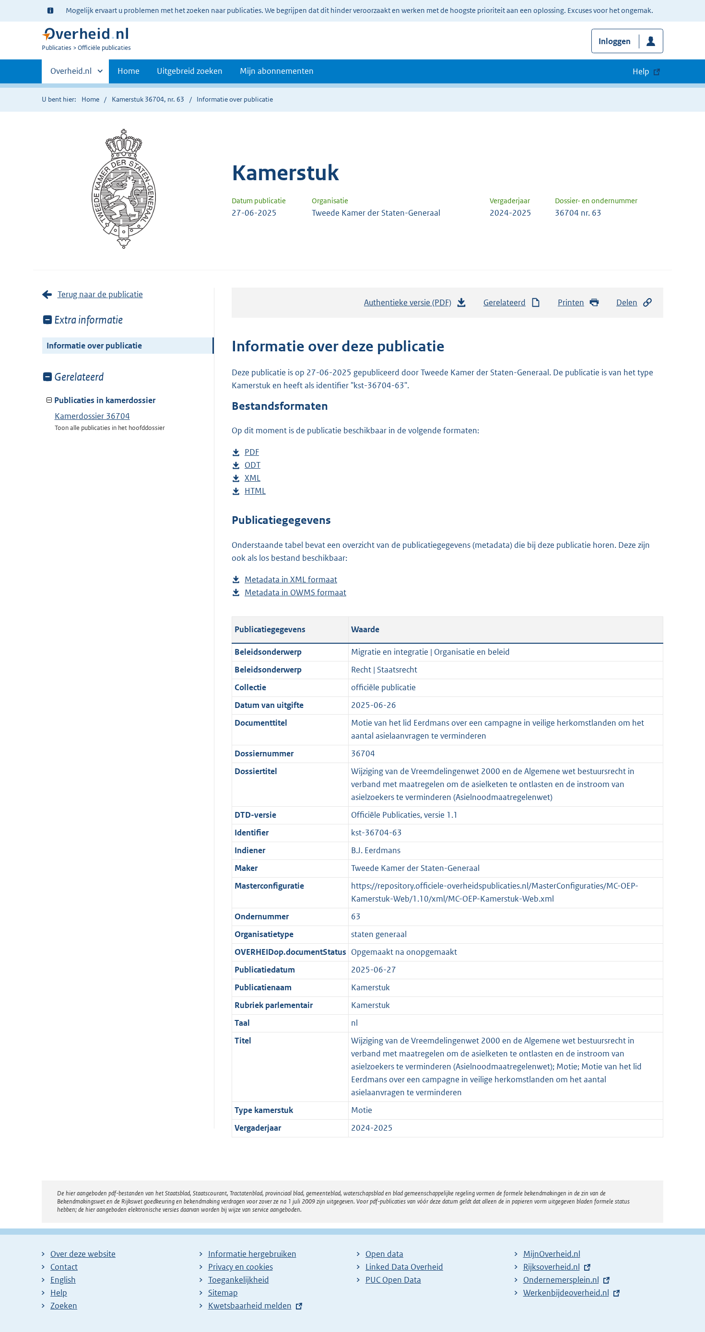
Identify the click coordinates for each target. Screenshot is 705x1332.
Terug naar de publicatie (100, 294)
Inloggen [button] (615, 41)
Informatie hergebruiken (252, 1254)
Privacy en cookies (240, 1267)
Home (129, 71)
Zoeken (63, 1305)
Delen (626, 302)
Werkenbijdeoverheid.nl (566, 1292)
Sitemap (223, 1292)
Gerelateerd (504, 302)
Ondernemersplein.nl (561, 1279)
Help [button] (641, 71)
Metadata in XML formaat (291, 580)
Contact (64, 1267)
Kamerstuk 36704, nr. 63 (148, 99)
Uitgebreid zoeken (190, 71)
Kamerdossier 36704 (92, 416)
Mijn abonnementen (277, 71)
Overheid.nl (71, 74)
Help (58, 1292)
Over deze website (83, 1254)
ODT (252, 466)
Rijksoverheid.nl (551, 1267)
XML (252, 479)
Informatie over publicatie (94, 345)
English (63, 1279)
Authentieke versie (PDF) (410, 305)
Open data (384, 1254)
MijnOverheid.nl (551, 1254)
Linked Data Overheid (404, 1267)
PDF (252, 453)
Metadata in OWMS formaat (295, 593)
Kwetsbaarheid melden (250, 1305)
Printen (571, 302)
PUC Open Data (393, 1279)
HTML (255, 492)
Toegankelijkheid (238, 1279)
